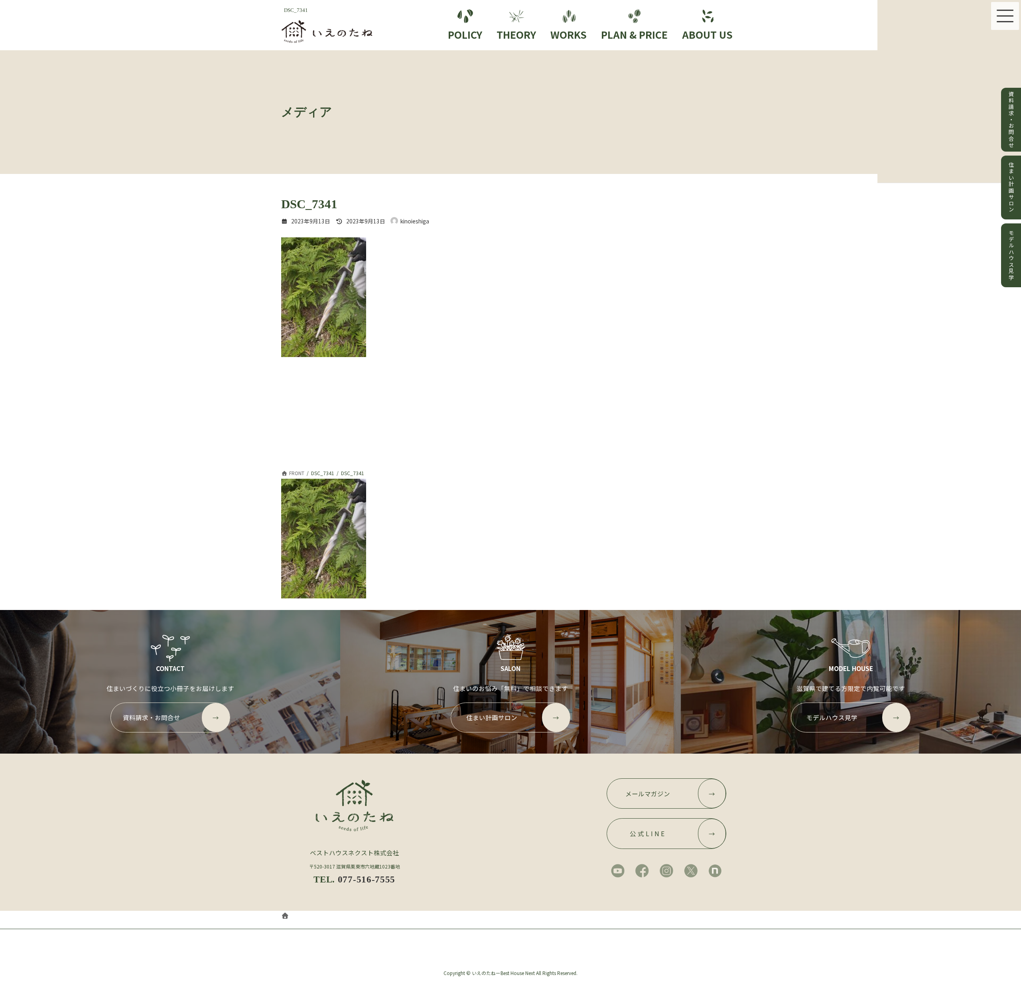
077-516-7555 (366, 879)
